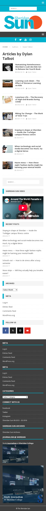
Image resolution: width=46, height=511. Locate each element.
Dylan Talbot (32, 72)
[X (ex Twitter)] (13, 330)
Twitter (5, 412)
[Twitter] (20, 39)
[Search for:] (23, 8)
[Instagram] (30, 39)
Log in (5, 302)
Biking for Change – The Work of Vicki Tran (29, 114)
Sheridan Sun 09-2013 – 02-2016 (15, 420)
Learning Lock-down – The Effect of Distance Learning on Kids (28, 83)
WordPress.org (9, 315)
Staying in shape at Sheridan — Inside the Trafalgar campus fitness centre (28, 132)
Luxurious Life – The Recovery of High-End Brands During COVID (29, 99)
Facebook (6, 408)
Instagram (6, 416)
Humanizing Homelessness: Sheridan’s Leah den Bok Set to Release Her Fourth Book (28, 66)
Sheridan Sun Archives (11, 432)
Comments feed (9, 311)
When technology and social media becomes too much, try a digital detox (28, 148)
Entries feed (7, 307)
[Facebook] (15, 39)
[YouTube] (25, 39)
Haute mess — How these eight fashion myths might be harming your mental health (29, 164)
